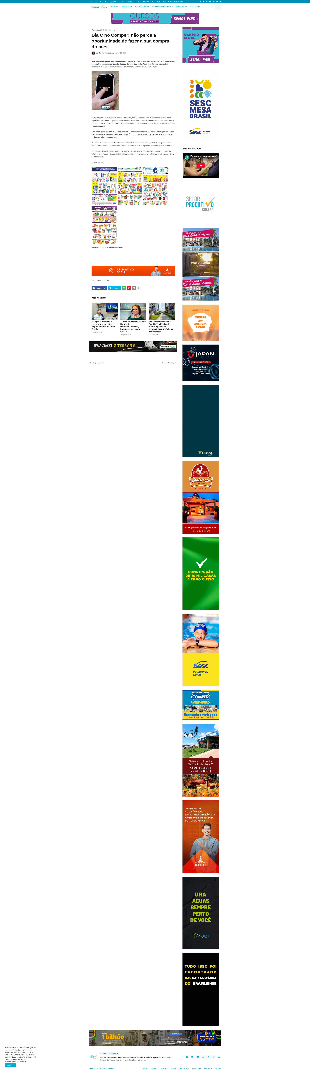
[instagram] (206, 1)
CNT (106, 2)
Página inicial (97, 30)
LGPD (173, 1068)
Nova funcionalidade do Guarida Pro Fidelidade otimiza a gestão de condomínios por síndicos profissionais (161, 327)
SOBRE (154, 1068)
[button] (212, 6)
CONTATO (164, 1068)
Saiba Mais (21, 1062)
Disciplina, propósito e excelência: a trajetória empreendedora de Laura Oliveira (103, 325)
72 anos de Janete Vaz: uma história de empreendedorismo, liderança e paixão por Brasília (133, 327)
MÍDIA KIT (208, 1068)
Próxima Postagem (169, 363)
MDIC (158, 2)
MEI (153, 2)
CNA (90, 2)
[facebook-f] (200, 1)
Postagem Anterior (97, 363)
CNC (96, 2)
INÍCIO (145, 1068)
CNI (101, 2)
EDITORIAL (196, 1068)
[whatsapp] (213, 1)
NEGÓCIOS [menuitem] (126, 7)
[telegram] (217, 1)
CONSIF (129, 2)
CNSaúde (114, 2)
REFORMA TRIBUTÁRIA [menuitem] (161, 7)
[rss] (220, 1)
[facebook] (187, 1057)
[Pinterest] (129, 288)
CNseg (122, 2)
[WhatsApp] (124, 288)
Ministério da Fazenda (175, 2)
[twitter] (203, 1)
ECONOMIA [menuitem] (181, 7)
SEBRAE (138, 2)
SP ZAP (218, 1068)
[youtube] (210, 1)
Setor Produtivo (109, 30)
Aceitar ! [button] (10, 1065)
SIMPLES (146, 2)
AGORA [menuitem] (114, 7)
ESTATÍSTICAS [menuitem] (141, 7)
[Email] (134, 288)
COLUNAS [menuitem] (194, 7)
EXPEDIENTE (184, 1068)
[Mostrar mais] (138, 288)
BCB (164, 2)
